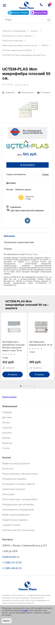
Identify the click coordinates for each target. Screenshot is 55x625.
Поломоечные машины (14, 479)
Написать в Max (41, 13)
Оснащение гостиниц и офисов (18, 484)
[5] (27, 85)
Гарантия (7, 427)
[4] (24, 85)
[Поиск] (49, 20)
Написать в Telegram (20, 13)
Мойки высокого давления (16, 463)
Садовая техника (11, 525)
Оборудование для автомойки (18, 504)
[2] (19, 85)
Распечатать (27, 92)
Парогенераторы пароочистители (20, 474)
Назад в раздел (9, 397)
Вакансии (7, 443)
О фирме (7, 412)
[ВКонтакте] (27, 220)
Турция (45, 174)
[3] (22, 85)
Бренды (6, 438)
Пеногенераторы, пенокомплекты (20, 499)
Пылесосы (7, 468)
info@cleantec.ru (10, 557)
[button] (20, 386)
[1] (16, 85)
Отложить (45, 92)
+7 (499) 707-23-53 (11, 562)
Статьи (6, 448)
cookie (25, 610)
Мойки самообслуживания (16, 515)
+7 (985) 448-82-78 (11, 568)
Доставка (7, 417)
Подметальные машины (15, 520)
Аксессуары (8, 494)
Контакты (7, 433)
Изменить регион (23, 189)
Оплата (6, 422)
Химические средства (13, 489)
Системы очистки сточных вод (18, 530)
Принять (6, 621)
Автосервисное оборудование (18, 509)
